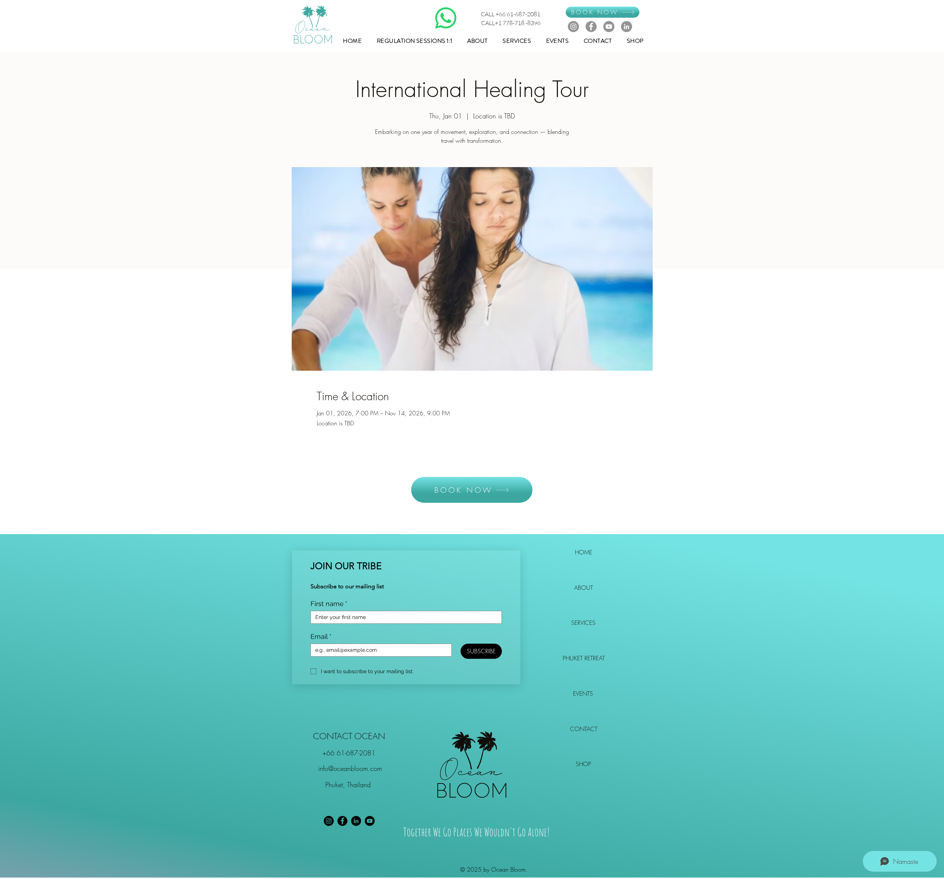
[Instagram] (573, 26)
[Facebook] (591, 26)
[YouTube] (608, 26)
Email (321, 636)
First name (328, 604)
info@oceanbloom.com (350, 768)
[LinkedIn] (626, 26)
